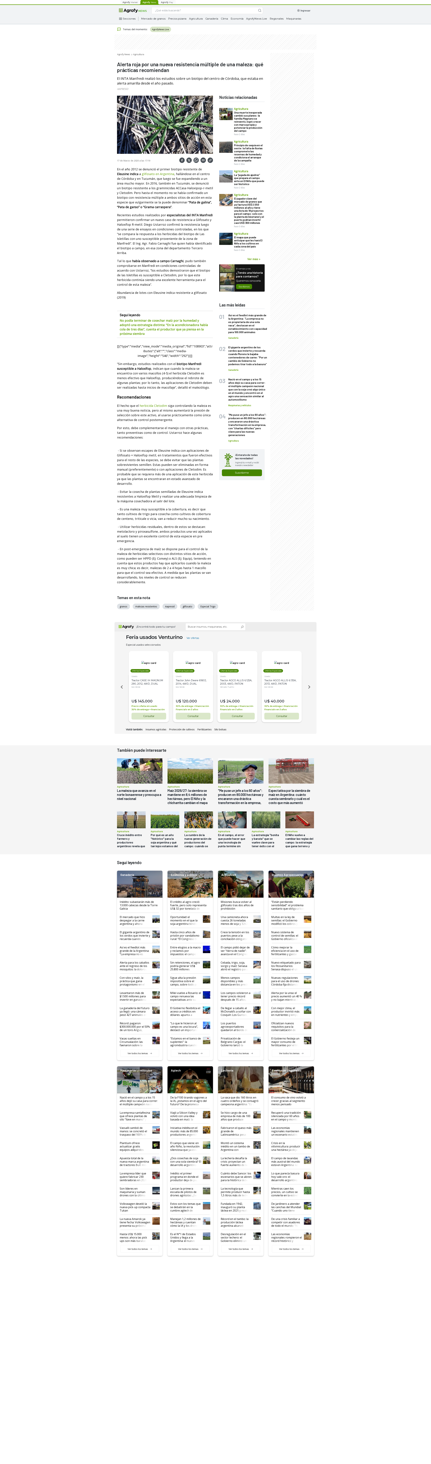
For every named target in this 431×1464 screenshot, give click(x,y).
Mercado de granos (153, 18)
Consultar (148, 716)
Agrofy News (123, 54)
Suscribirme (242, 472)
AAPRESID (122, 89)
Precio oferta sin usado (144, 706)
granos (123, 606)
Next (309, 687)
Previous (121, 687)
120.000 (189, 701)
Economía (237, 18)
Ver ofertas (193, 638)
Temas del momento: (135, 29)
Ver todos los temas (138, 1053)
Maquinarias (293, 18)
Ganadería (211, 18)
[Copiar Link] (210, 160)
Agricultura (196, 18)
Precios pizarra (177, 18)
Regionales (277, 18)
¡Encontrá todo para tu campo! (155, 626)
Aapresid (170, 606)
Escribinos (244, 286)
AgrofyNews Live (256, 18)
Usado (134, 676)
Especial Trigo (208, 606)
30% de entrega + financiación (148, 709)
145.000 (145, 701)
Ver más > (253, 259)
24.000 (233, 701)
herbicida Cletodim (153, 406)
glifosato (187, 606)
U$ (134, 701)
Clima (224, 18)
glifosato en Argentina (158, 174)
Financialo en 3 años (187, 709)
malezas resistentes (146, 606)
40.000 (277, 701)
